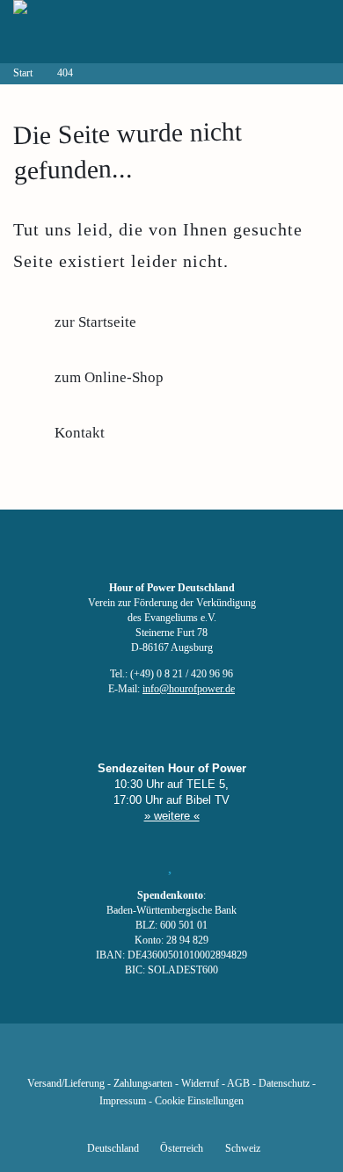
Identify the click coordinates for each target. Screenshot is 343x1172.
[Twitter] (112, 1058)
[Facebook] (82, 1058)
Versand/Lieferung (66, 1083)
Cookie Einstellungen (199, 1101)
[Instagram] (171, 1058)
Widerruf (200, 1083)
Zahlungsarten (142, 1083)
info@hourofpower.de (188, 689)
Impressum (122, 1101)
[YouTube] (141, 1058)
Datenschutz (284, 1083)
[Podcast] (231, 1058)
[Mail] (261, 1058)
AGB (238, 1083)
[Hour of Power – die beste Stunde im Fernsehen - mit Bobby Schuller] (110, 31)
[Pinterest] (201, 1058)
